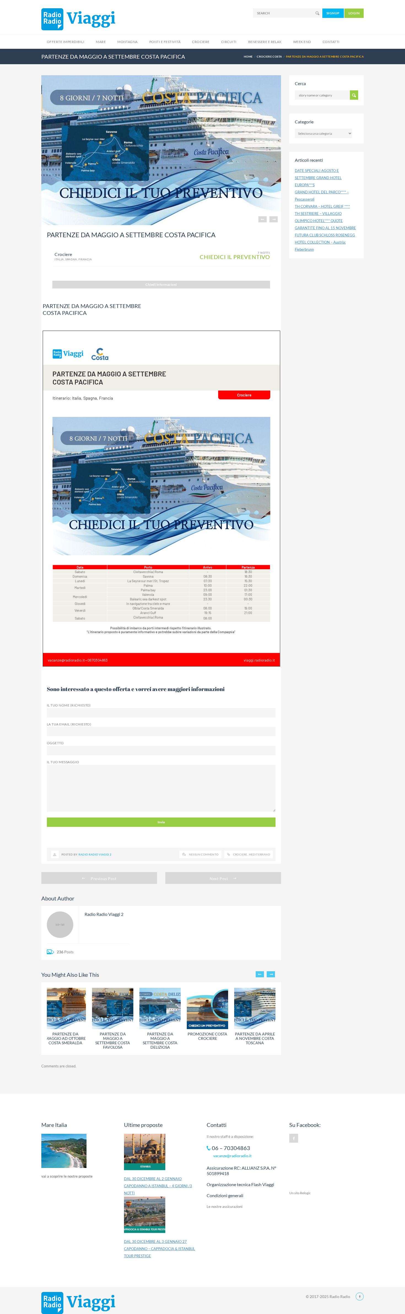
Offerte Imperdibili (65, 42)
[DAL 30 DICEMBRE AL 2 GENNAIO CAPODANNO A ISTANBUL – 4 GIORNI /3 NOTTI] (144, 1154)
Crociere (201, 42)
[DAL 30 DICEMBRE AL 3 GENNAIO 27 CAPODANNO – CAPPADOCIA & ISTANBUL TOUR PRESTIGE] (144, 1217)
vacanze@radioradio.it (232, 1155)
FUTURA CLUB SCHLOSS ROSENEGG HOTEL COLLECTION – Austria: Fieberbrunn (325, 242)
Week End (302, 42)
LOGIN (354, 13)
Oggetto (55, 743)
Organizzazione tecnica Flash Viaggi (240, 1184)
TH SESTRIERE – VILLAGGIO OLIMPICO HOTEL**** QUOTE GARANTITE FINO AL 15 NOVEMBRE (325, 220)
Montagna (127, 42)
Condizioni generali (225, 1195)
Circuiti (229, 42)
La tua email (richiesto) (69, 724)
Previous (262, 219)
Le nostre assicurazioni (224, 1206)
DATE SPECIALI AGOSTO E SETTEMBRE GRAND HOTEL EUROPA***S (318, 177)
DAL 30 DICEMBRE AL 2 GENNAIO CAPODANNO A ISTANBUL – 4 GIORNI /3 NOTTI (158, 1186)
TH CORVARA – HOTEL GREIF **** (322, 206)
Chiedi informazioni (161, 284)
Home (248, 56)
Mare (101, 42)
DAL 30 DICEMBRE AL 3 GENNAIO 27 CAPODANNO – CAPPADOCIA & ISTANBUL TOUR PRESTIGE (159, 1248)
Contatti (331, 42)
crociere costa (269, 56)
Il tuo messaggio (63, 762)
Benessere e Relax (265, 42)
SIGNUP (333, 13)
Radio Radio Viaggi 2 (95, 854)
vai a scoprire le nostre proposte (67, 1176)
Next (273, 219)
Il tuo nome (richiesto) (69, 705)
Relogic (305, 1193)
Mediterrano (259, 854)
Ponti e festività (164, 42)
